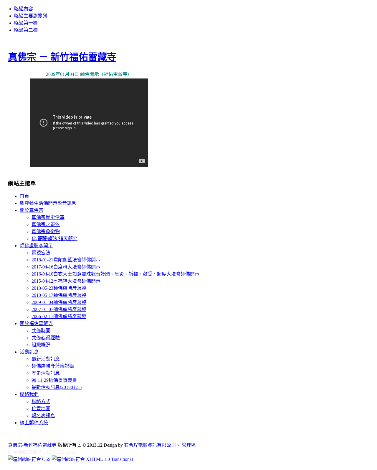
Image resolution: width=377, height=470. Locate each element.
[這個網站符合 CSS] (30, 459)
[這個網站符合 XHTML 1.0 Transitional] (92, 459)
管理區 (189, 445)
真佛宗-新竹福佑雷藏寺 (32, 445)
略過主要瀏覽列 (30, 15)
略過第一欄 (26, 22)
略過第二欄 (26, 29)
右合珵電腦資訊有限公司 (150, 445)
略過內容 (23, 8)
